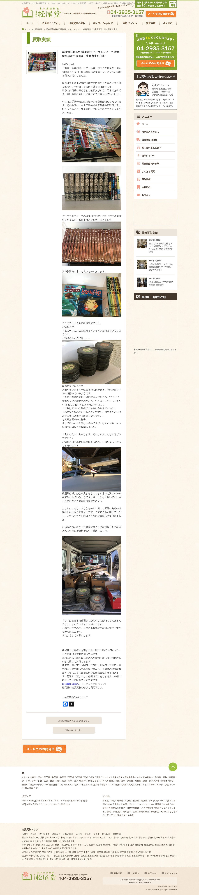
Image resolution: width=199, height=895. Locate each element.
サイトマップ (171, 873)
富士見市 (56, 833)
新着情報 (118, 873)
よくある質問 (148, 171)
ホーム (145, 123)
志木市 (79, 833)
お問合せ (146, 195)
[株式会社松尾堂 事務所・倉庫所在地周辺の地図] (155, 323)
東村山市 (106, 833)
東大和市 (117, 833)
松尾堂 (158, 889)
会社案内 (146, 187)
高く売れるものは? (151, 147)
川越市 (33, 833)
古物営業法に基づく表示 (167, 886)
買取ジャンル (148, 155)
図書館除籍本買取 (150, 163)
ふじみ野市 (68, 833)
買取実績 (146, 179)
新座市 (88, 833)
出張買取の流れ (70, 683)
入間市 (25, 833)
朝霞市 (96, 833)
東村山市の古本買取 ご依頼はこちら (73, 720)
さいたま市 (44, 833)
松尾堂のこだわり (150, 131)
